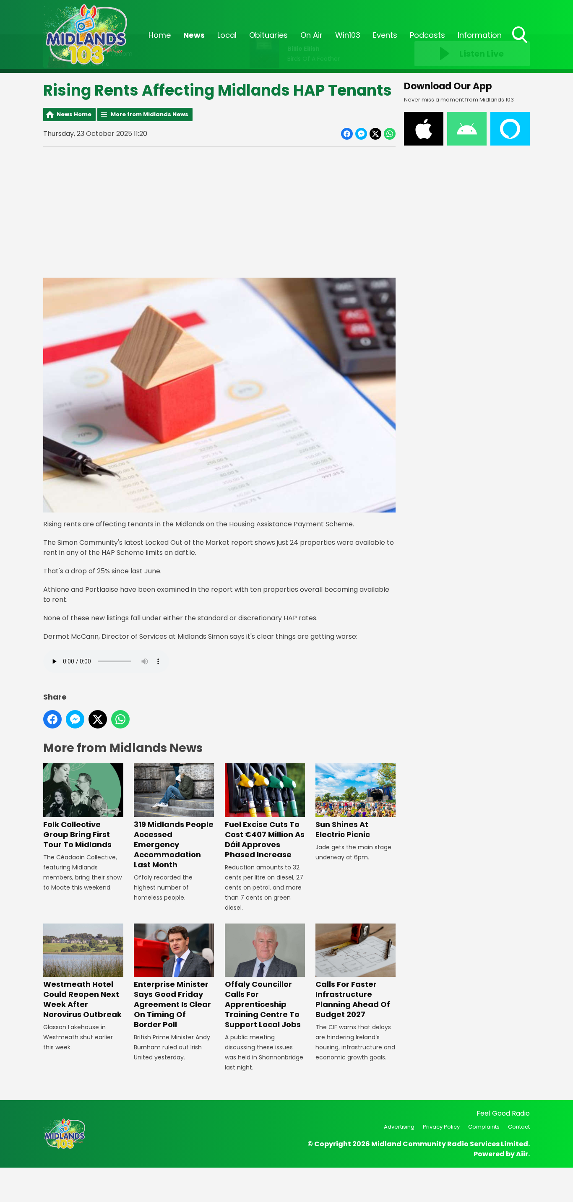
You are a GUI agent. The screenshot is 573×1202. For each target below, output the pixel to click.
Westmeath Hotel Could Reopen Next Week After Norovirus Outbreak (82, 999)
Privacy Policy (441, 1127)
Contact (519, 1127)
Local (227, 35)
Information (480, 35)
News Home (74, 114)
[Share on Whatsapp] (390, 134)
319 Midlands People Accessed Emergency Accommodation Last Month (174, 844)
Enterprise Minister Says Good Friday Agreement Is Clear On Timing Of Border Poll (172, 1004)
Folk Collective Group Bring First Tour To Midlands (77, 834)
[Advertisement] (219, 212)
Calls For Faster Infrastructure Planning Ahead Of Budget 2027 (352, 999)
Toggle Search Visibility (520, 44)
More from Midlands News (149, 114)
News (194, 35)
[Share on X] (375, 134)
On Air (311, 35)
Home (159, 35)
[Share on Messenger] (361, 134)
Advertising (399, 1127)
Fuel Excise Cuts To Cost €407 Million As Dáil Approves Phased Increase (265, 839)
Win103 (347, 35)
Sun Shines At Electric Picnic (342, 829)
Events (385, 35)
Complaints (484, 1127)
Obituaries (268, 35)
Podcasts (427, 35)
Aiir (522, 1154)
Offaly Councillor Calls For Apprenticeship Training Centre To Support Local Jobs (263, 1004)
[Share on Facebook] (347, 134)
